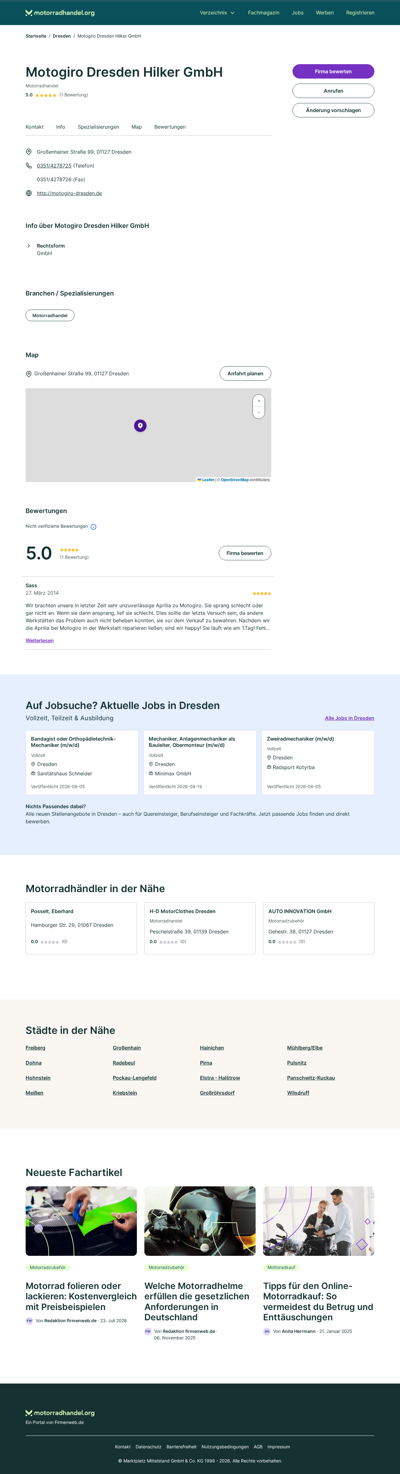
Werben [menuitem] (325, 12)
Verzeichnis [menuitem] (213, 12)
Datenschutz (149, 1446)
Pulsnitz (297, 1063)
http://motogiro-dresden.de (69, 193)
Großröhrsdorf (217, 1093)
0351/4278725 (54, 165)
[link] (82, 762)
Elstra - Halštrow (220, 1078)
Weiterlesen (40, 640)
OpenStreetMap (235, 479)
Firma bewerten (245, 553)
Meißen (34, 1093)
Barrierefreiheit (182, 1446)
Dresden (62, 36)
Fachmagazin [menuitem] (263, 12)
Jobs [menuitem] (297, 12)
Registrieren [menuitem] (360, 12)
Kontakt (123, 1446)
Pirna (206, 1063)
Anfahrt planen (245, 373)
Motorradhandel (50, 315)
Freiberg (35, 1048)
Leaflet (207, 479)
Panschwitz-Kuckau (311, 1078)
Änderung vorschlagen (333, 110)
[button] (140, 427)
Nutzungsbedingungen (225, 1446)
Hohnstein (38, 1078)
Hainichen (212, 1048)
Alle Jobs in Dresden (349, 718)
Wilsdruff (298, 1093)
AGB (258, 1446)
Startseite (36, 36)
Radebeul (124, 1063)
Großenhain (127, 1048)
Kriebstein (125, 1093)
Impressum (279, 1446)
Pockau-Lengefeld (135, 1078)
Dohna (34, 1063)
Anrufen (333, 91)
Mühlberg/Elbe (304, 1048)
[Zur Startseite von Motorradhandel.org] (60, 13)
